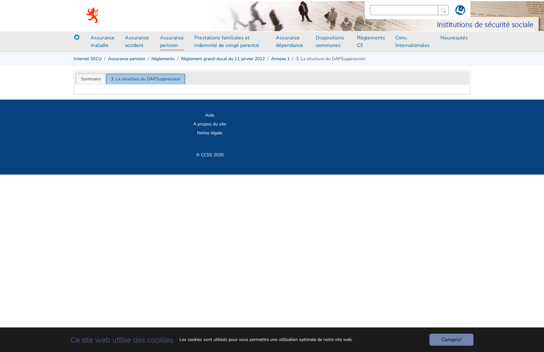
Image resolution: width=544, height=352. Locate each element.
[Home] (76, 37)
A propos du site (209, 124)
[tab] (90, 79)
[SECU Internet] (93, 16)
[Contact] (459, 11)
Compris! (451, 339)
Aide (209, 115)
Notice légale (209, 133)
